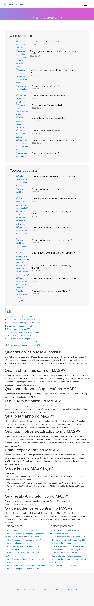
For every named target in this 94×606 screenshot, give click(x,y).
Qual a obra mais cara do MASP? (21, 319)
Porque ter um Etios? (16, 562)
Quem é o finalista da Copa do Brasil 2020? (69, 540)
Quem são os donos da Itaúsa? (64, 553)
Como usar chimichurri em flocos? (22, 530)
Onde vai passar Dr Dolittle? (63, 565)
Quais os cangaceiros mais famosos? (23, 569)
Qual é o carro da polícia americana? (67, 546)
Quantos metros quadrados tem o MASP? (25, 332)
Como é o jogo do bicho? (18, 543)
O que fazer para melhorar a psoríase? (68, 537)
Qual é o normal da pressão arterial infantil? (26, 559)
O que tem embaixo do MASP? (20, 326)
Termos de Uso (53, 589)
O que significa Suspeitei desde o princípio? (26, 565)
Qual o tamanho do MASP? (18, 329)
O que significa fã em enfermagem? (66, 549)
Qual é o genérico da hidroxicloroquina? (24, 540)
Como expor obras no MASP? (20, 335)
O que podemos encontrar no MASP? (24, 345)
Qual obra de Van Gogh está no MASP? (24, 323)
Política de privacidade (68, 589)
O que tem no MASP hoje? (18, 339)
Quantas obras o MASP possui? (21, 316)
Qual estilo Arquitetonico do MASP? (22, 342)
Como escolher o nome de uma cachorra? (69, 543)
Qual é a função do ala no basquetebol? (68, 556)
